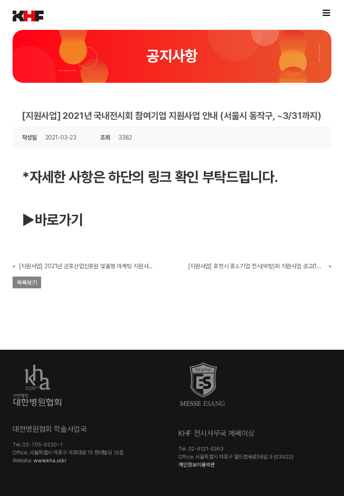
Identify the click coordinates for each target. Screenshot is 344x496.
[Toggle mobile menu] (327, 12)
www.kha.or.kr (50, 460)
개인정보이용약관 (196, 465)
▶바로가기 (52, 219)
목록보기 (27, 282)
